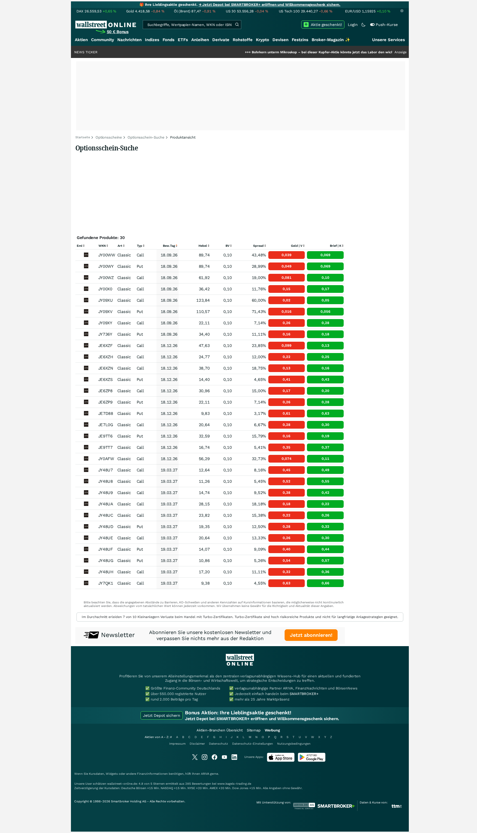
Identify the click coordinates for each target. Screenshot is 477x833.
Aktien (81, 39)
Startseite (82, 137)
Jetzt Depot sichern (161, 715)
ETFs (183, 39)
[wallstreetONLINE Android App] (311, 760)
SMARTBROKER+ (304, 694)
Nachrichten (129, 39)
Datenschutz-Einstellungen (252, 744)
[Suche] (237, 24)
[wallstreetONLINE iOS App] (281, 760)
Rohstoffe (243, 39)
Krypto (262, 39)
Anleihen (200, 39)
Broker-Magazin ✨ (331, 39)
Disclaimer (197, 744)
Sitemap (254, 730)
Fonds (168, 39)
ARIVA (205, 774)
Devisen (280, 39)
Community (102, 39)
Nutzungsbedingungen (294, 744)
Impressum (177, 744)
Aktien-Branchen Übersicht (220, 730)
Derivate (220, 39)
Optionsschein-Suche (146, 137)
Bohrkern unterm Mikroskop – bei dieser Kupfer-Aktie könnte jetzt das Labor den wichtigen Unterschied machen (321, 52)
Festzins (300, 39)
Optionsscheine (109, 137)
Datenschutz (218, 744)
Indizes (152, 39)
